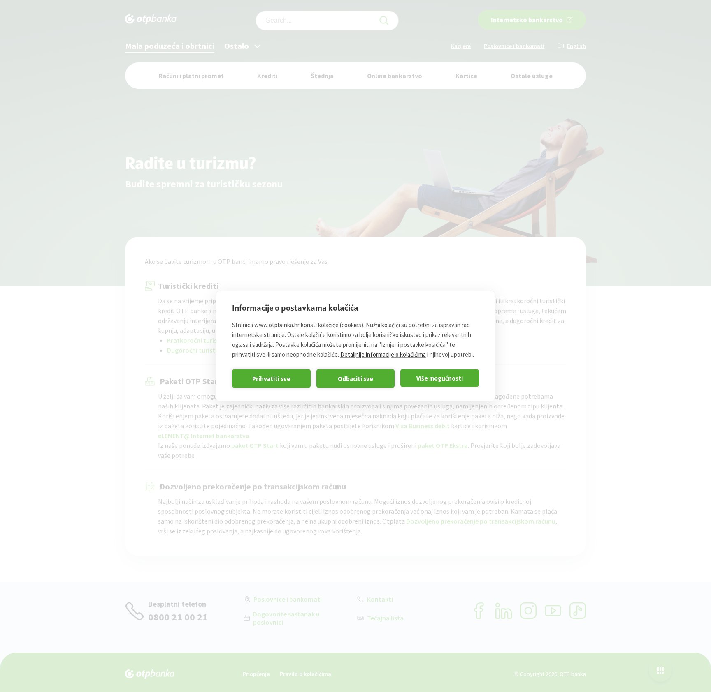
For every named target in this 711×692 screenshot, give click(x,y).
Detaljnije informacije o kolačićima (383, 354)
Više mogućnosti (439, 378)
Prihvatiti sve (271, 378)
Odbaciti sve (355, 378)
